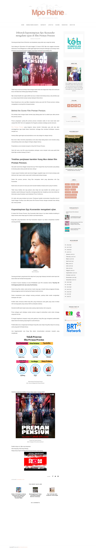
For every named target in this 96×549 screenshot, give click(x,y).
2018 (68, 249)
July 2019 (68, 268)
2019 (68, 252)
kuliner (67, 189)
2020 (68, 282)
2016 (68, 245)
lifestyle (73, 189)
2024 (68, 291)
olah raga (67, 192)
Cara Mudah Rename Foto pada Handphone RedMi (75, 217)
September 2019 (70, 273)
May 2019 (68, 263)
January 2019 (69, 254)
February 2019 (69, 256)
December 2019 (70, 280)
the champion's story (70, 194)
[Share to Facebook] (53, 476)
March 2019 (69, 259)
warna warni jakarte (70, 197)
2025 (68, 294)
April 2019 (68, 261)
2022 (68, 287)
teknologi (74, 192)
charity (67, 184)
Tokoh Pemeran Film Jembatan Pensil (72, 212)
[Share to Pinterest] (58, 476)
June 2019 (68, 266)
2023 (68, 289)
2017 (68, 247)
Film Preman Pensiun (17, 127)
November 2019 (70, 277)
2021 (68, 284)
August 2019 (69, 270)
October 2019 (69, 275)
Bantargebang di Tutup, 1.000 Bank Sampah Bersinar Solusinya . (74, 170)
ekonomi (19, 479)
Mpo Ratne (20, 547)
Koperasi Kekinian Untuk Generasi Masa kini (75, 229)
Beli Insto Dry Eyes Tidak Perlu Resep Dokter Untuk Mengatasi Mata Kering (76, 223)
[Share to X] (55, 476)
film (23, 479)
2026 (68, 296)
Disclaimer (25, 547)
